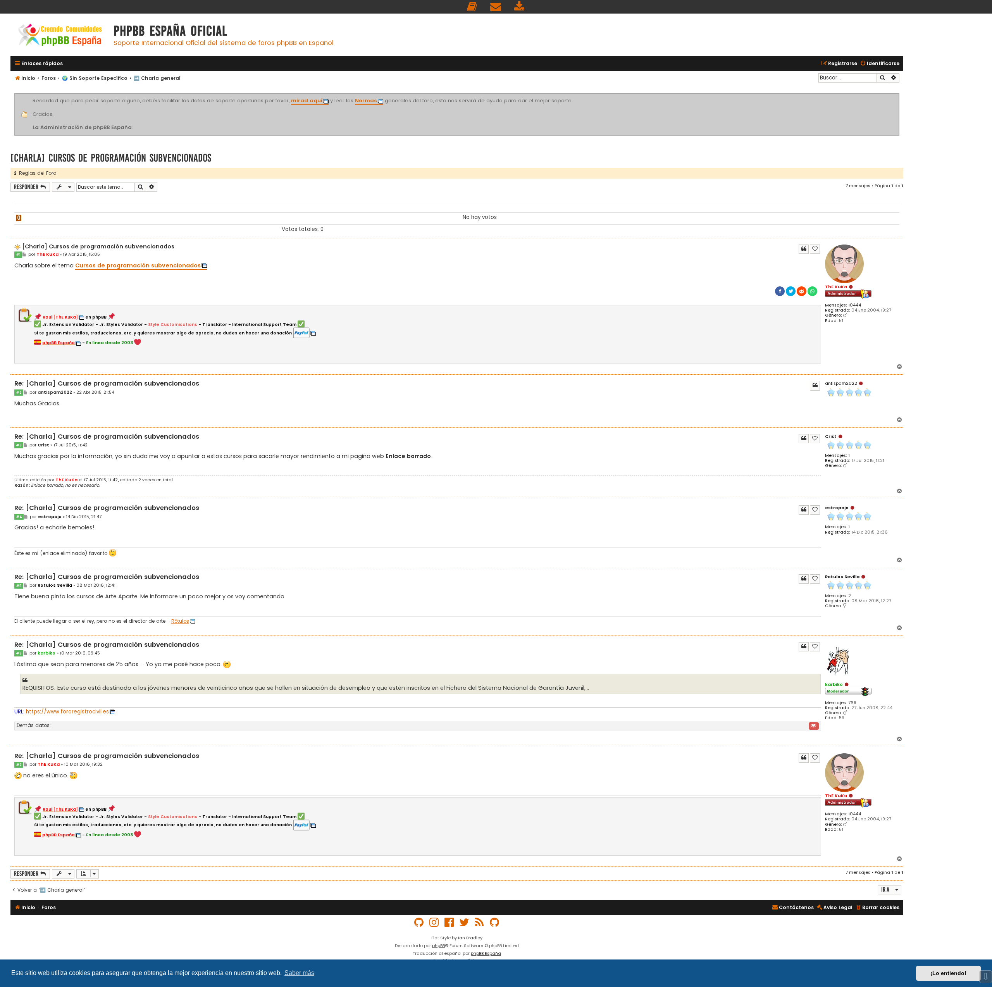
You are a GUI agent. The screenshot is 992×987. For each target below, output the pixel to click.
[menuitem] (472, 7)
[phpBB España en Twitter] (465, 922)
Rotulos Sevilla (842, 577)
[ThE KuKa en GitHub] (495, 922)
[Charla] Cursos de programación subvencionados (110, 158)
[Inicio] (60, 35)
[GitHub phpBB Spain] (419, 922)
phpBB (438, 945)
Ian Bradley (470, 938)
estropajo (837, 508)
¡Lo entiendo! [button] (948, 973)
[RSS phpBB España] (480, 922)
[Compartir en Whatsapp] (812, 291)
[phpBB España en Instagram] (434, 922)
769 (852, 702)
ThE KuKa (836, 287)
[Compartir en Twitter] (791, 291)
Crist (831, 436)
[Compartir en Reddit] (801, 291)
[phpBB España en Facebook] (449, 922)
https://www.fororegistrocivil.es (67, 711)
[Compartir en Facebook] (780, 291)
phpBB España (486, 953)
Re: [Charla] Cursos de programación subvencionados (106, 384)
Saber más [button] (299, 973)
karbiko (834, 684)
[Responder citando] (804, 249)
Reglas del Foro (36, 173)
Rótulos (180, 621)
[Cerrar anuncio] (898, 94)
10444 (854, 305)
